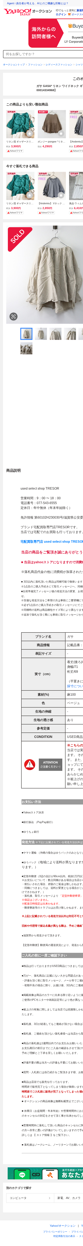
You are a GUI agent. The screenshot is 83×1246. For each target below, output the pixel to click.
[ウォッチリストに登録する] (29, 133)
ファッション (35, 64)
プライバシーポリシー (55, 1231)
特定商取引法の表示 (64, 1236)
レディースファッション (59, 64)
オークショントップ (14, 64)
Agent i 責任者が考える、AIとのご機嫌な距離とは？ (37, 3)
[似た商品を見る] (13, 317)
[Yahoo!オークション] (28, 9)
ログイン (61, 14)
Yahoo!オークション (63, 1225)
